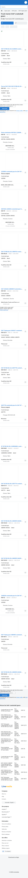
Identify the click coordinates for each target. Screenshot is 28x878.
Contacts (4, 799)
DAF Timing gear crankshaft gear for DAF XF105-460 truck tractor (7, 725)
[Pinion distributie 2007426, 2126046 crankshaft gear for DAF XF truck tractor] (14, 122)
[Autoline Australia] (9, 2)
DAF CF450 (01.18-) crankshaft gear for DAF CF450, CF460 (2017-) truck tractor (7, 716)
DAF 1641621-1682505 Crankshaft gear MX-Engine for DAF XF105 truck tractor (6, 764)
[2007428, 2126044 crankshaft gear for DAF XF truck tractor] (14, 199)
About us (4, 793)
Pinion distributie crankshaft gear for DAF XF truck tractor (7, 749)
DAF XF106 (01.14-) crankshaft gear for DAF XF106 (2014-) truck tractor (7, 740)
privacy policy (19, 110)
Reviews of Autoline (6, 831)
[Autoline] (2, 11)
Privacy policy (5, 826)
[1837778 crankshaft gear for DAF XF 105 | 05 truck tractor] (14, 395)
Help (3, 796)
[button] (26, 2)
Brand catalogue (6, 834)
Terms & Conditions (6, 824)
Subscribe (4, 108)
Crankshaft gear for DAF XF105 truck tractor (7, 710)
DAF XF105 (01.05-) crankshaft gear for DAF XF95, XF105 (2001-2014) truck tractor (7, 733)
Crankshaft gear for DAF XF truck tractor (7, 757)
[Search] (25, 6)
